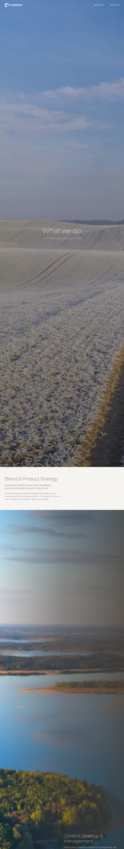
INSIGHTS (114, 5)
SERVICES (99, 5)
